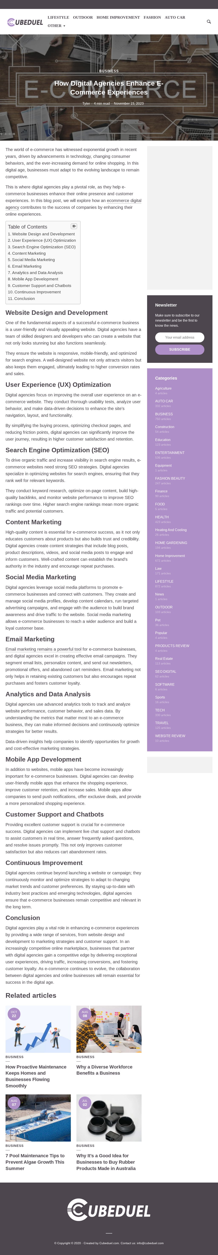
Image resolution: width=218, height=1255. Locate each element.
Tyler (86, 103)
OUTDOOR (83, 17)
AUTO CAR (175, 17)
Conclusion (24, 298)
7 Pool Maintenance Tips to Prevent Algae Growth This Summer (35, 1162)
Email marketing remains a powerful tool (43, 649)
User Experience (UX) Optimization (44, 240)
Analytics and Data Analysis (37, 272)
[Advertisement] (179, 218)
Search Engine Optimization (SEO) (44, 247)
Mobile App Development (35, 279)
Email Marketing (27, 266)
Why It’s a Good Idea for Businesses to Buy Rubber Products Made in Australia (106, 1162)
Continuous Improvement (37, 292)
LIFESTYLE (58, 17)
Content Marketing (29, 253)
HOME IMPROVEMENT (118, 17)
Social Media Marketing (33, 259)
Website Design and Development (43, 234)
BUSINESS (109, 71)
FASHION (152, 17)
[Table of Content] (74, 226)
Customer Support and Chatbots (41, 285)
